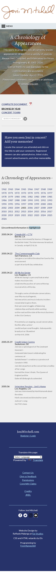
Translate (38, 460)
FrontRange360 (28, 545)
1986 (4, 200)
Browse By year (11, 108)
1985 (49, 196)
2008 (43, 207)
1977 (49, 193)
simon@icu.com (29, 83)
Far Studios (37, 533)
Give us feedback (28, 476)
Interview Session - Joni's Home (30, 386)
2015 (36, 211)
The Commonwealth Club (27, 253)
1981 (23, 196)
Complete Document (15, 104)
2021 (23, 215)
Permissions (28, 480)
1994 (4, 204)
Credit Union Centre (25, 342)
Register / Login (28, 435)
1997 (23, 204)
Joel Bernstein (33, 66)
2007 (36, 207)
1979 (10, 196)
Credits (28, 491)
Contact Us (28, 472)
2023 (36, 215)
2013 (23, 211)
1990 (30, 200)
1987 (10, 200)
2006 (30, 207)
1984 (43, 196)
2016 (43, 211)
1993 (49, 200)
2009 (49, 207)
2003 (10, 207)
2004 (17, 207)
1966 (30, 189)
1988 (17, 200)
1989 (23, 200)
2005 (23, 207)
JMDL (28, 495)
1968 (43, 189)
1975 (36, 193)
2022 (30, 215)
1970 (4, 193)
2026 (4, 218)
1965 (23, 189)
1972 (17, 193)
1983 (36, 196)
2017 (49, 211)
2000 (43, 204)
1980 (17, 196)
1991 (36, 200)
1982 (30, 196)
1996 (17, 204)
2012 (17, 211)
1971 (10, 193)
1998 (30, 204)
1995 (10, 204)
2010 (4, 211)
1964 (17, 189)
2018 (4, 215)
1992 (43, 200)
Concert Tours (11, 112)
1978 (4, 196)
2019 (10, 215)
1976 (43, 193)
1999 (36, 204)
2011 (10, 211)
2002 (4, 207)
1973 (23, 193)
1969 (49, 189)
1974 (30, 193)
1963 (10, 189)
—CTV (23, 234)
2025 (49, 215)
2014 (30, 211)
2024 (43, 215)
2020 (17, 215)
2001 (49, 204)
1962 (4, 189)
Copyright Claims (28, 483)
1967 (36, 189)
